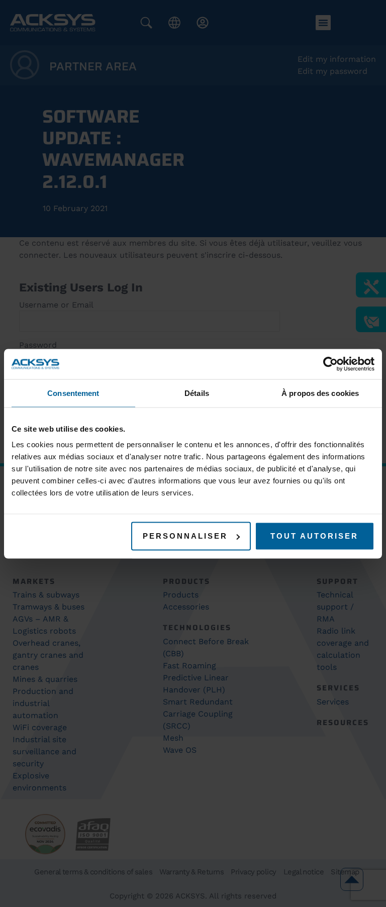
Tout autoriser (314, 536)
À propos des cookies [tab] (320, 392)
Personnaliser (185, 536)
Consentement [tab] (73, 392)
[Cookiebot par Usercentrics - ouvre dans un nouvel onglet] (330, 363)
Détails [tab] (196, 392)
